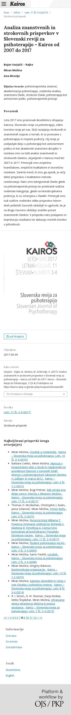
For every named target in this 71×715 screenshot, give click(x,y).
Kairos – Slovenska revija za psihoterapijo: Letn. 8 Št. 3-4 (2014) (38, 588)
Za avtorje (11, 641)
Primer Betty (58, 509)
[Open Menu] (4, 4)
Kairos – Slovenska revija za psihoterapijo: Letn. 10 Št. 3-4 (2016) (38, 455)
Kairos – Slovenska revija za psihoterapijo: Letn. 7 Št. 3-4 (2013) (35, 609)
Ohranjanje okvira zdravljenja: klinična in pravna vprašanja (38, 603)
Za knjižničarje (14, 647)
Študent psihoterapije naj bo (47, 543)
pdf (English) (16, 336)
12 (34, 617)
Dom (6, 12)
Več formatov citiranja (19, 394)
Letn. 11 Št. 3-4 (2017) (36, 12)
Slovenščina (13, 670)
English (10, 675)
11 (31, 617)
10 (27, 617)
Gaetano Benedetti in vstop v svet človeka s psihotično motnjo (38, 582)
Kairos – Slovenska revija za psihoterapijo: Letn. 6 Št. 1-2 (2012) (38, 482)
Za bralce (11, 635)
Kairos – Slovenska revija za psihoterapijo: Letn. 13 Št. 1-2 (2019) (38, 573)
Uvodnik (53, 554)
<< (5, 617)
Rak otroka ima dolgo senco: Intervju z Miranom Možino (38, 491)
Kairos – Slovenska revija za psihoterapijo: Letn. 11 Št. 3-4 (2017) (37, 499)
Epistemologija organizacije (28, 569)
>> (40, 617)
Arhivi (17, 12)
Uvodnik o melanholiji (43, 452)
